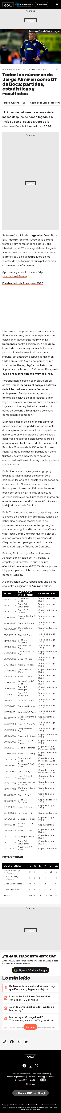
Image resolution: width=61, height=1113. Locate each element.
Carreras (31, 1077)
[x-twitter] (36, 1066)
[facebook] (24, 1066)
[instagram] (30, 1066)
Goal (16, 1105)
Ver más (30, 1026)
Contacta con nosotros (21, 1074)
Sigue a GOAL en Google (33, 970)
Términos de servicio (40, 1074)
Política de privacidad (16, 1077)
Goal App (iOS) (21, 1080)
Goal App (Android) (46, 1077)
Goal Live (33, 1080)
